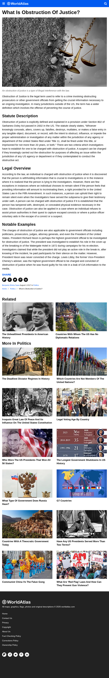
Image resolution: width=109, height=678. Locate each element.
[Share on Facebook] (10, 280)
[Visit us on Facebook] (10, 654)
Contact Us (7, 618)
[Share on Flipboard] (4, 280)
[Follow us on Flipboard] (4, 654)
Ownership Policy (10, 645)
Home (5, 614)
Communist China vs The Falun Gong (23, 582)
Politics (36, 285)
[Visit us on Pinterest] (21, 654)
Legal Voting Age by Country (73, 419)
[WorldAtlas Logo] (19, 3)
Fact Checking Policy (11, 636)
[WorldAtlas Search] (105, 3)
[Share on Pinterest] (20, 280)
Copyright (6, 627)
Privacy (5, 623)
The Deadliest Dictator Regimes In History (26, 378)
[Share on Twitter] (15, 280)
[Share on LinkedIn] (26, 280)
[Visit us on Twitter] (15, 654)
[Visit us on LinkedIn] (27, 654)
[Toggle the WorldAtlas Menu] (3, 3)
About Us (6, 632)
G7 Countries (64, 500)
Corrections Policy (10, 641)
